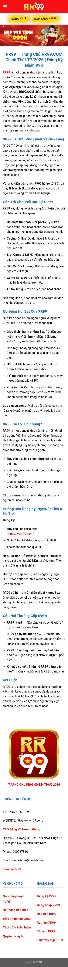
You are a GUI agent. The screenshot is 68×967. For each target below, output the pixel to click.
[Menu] (5, 6)
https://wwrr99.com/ (20, 534)
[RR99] (34, 6)
